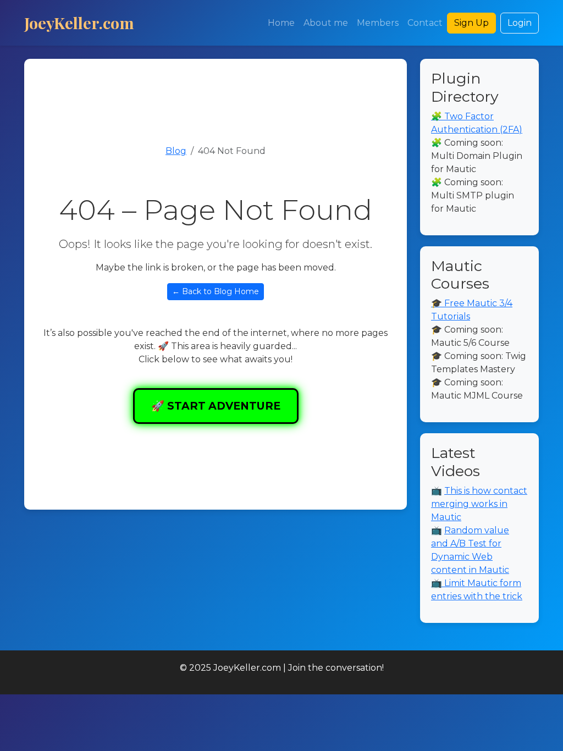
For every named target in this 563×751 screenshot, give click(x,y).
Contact (425, 23)
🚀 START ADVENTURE (215, 405)
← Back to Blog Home (215, 291)
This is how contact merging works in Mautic (479, 503)
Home (281, 23)
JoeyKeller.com (79, 22)
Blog (175, 151)
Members (378, 23)
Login (519, 23)
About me (325, 23)
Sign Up (471, 23)
